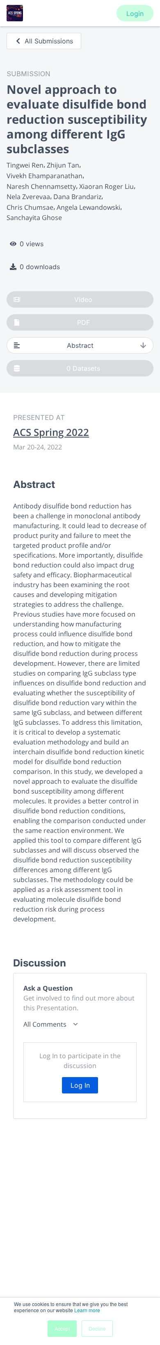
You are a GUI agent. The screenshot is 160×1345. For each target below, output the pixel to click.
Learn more (87, 1309)
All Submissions (49, 41)
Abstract (80, 345)
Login (135, 13)
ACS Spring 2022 (51, 432)
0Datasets (83, 368)
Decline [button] (97, 1328)
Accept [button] (62, 1328)
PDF (83, 322)
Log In (80, 1085)
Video (83, 299)
